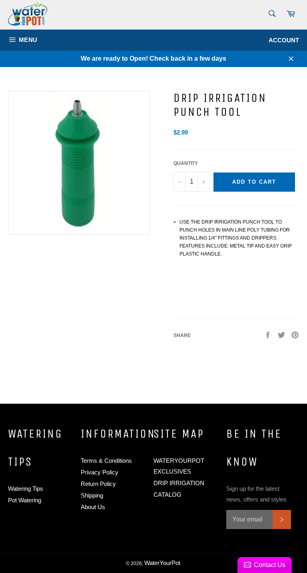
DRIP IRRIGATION (179, 483)
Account (284, 40)
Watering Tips (25, 488)
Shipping (92, 495)
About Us (93, 507)
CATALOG (167, 494)
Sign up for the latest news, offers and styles (256, 494)
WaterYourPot (162, 562)
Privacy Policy (99, 472)
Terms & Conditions (106, 460)
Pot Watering (24, 500)
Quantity (185, 163)
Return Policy (98, 483)
